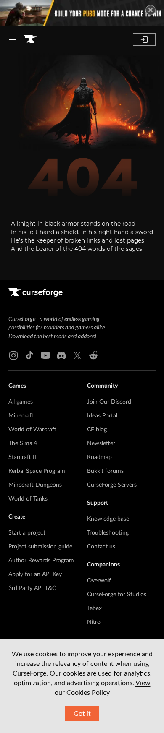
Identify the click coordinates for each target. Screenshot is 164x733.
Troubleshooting (108, 533)
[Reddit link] (93, 355)
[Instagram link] (13, 355)
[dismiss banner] (150, 10)
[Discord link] (61, 355)
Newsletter (101, 443)
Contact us (101, 547)
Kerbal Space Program (36, 471)
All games (20, 402)
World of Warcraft (32, 430)
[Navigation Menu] (12, 39)
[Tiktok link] (29, 355)
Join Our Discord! (110, 402)
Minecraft (21, 416)
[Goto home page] (30, 39)
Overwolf (99, 581)
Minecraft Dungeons (35, 485)
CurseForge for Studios (116, 594)
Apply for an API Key (35, 574)
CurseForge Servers (112, 485)
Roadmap (99, 457)
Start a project (26, 533)
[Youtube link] (45, 355)
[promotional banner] (82, 13)
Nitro (94, 622)
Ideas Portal (102, 416)
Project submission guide (40, 547)
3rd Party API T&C (32, 588)
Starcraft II (22, 457)
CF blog (97, 430)
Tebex (94, 608)
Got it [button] (82, 713)
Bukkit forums (105, 471)
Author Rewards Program (41, 560)
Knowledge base (108, 519)
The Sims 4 (22, 443)
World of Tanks (28, 499)
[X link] (77, 355)
